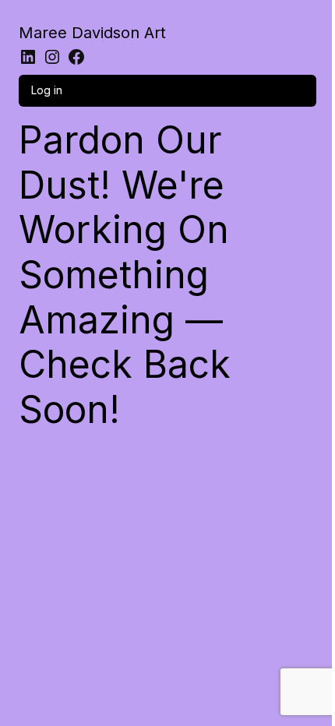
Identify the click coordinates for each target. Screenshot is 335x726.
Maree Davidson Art (92, 32)
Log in (46, 90)
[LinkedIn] (28, 57)
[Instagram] (52, 57)
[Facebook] (76, 57)
